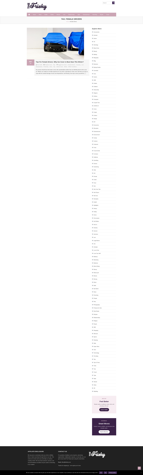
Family (95, 137)
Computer (96, 99)
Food (95, 147)
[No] (141, 472)
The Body (96, 356)
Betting (95, 54)
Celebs (52, 14)
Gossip (95, 176)
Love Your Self (97, 253)
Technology (96, 352)
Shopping (96, 330)
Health (45, 14)
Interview (96, 234)
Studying (96, 340)
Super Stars (96, 346)
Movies (58, 14)
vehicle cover (59, 66)
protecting (46, 66)
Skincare (96, 333)
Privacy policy (112, 472)
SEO (95, 327)
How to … (96, 224)
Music (95, 282)
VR (94, 388)
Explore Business (104, 431)
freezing (78, 64)
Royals (101, 14)
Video (95, 385)
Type (95, 375)
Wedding (96, 391)
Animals (95, 35)
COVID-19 (96, 105)
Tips (54, 64)
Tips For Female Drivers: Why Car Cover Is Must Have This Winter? (60, 62)
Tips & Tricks (97, 362)
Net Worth (96, 288)
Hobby (95, 211)
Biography (96, 57)
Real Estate (96, 311)
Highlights (96, 205)
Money (95, 269)
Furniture (96, 154)
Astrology (96, 44)
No (105, 472)
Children (96, 86)
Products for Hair (98, 308)
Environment (97, 134)
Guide (95, 179)
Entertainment (86, 14)
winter (65, 66)
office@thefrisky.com (66, 462)
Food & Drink (97, 150)
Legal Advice (97, 240)
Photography (97, 304)
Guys (95, 182)
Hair (95, 186)
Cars (51, 64)
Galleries (96, 157)
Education (96, 128)
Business (96, 64)
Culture (95, 115)
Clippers (96, 93)
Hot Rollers (96, 221)
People (95, 298)
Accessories (96, 32)
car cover (64, 64)
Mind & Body (97, 266)
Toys (95, 368)
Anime (95, 38)
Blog (95, 60)
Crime (95, 109)
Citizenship (96, 89)
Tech (95, 349)
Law (95, 237)
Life (94, 243)
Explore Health (104, 409)
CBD (95, 80)
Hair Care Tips (97, 189)
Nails (95, 285)
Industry (95, 227)
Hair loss (96, 195)
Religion (95, 320)
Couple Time (97, 102)
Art (94, 41)
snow (51, 66)
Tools (95, 365)
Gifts (95, 170)
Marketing (96, 259)
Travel (107, 14)
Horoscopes (96, 218)
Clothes (95, 96)
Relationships (71, 14)
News (40, 14)
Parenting (95, 14)
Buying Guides (97, 67)
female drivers (71, 64)
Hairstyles (96, 198)
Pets (95, 301)
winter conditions (72, 66)
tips (54, 66)
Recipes (95, 314)
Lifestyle (96, 247)
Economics (96, 125)
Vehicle (95, 381)
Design (95, 118)
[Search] (113, 2)
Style (79, 14)
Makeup (95, 256)
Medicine (96, 263)
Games (95, 163)
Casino (95, 77)
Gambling (96, 160)
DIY (94, 121)
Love (64, 14)
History (95, 208)
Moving (95, 279)
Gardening (96, 166)
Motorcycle (96, 272)
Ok (101, 472)
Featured (96, 144)
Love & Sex (96, 250)
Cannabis (96, 70)
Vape (95, 378)
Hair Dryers (96, 192)
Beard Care (96, 48)
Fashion (95, 141)
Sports (95, 336)
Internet (95, 231)
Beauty (95, 51)
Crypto (95, 112)
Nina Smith (39, 64)
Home (34, 14)
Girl (94, 173)
